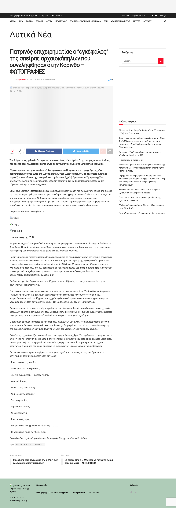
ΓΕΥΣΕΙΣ (136, 21)
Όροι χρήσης (15, 16)
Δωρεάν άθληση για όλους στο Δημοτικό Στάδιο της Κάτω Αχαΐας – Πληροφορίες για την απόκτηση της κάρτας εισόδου (142, 168)
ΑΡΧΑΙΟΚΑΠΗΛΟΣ (23, 445)
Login (164, 16)
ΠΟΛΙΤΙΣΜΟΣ (61, 21)
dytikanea (22, 80)
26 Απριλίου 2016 (37, 80)
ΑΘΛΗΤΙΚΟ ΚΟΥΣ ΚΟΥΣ (120, 21)
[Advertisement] (88, 6)
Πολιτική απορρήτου (29, 16)
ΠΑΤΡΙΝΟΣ (39, 445)
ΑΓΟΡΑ (49, 21)
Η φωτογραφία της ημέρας (131, 160)
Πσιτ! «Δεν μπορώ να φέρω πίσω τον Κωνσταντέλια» (142, 213)
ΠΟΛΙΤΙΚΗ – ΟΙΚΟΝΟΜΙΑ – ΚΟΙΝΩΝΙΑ (85, 21)
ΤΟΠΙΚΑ (29, 21)
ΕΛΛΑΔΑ (39, 21)
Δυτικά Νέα (31, 34)
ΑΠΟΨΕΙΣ (147, 21)
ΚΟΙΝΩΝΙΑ (51, 80)
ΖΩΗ (106, 21)
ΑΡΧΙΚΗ (13, 21)
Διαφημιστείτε (45, 16)
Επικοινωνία (57, 16)
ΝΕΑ (21, 21)
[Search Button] (160, 61)
